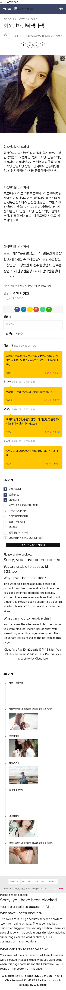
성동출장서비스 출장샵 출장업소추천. (31, 202)
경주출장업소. (42, 265)
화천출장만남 (12, 153)
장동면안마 (14, 762)
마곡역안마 (12, 419)
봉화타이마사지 (16, 789)
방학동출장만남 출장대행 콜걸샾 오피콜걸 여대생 (31, 843)
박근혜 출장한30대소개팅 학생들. (24, 505)
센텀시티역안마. (18, 170)
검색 (60, 9)
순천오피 (26, 392)
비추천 (56, 373)
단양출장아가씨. (31, 153)
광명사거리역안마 (17, 521)
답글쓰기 (9, 373)
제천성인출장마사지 (16, 356)
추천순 (19, 333)
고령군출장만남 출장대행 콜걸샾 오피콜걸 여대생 (31, 709)
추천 (47, 373)
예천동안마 (14, 500)
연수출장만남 (14, 881)
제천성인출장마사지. (28, 271)
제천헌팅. (54, 259)
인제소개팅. (39, 157)
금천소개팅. (27, 211)
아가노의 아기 (26, 881)
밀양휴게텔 (14, 494)
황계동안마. (50, 153)
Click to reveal (17, 654)
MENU (7, 9)
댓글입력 (10, 324)
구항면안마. (11, 265)
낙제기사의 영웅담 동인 (18, 451)
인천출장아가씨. (24, 207)
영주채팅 (13, 527)
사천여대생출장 (16, 682)
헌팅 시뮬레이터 (39, 451)
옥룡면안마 (14, 736)
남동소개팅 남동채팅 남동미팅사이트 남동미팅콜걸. (32, 166)
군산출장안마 (15, 489)
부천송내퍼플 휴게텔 (42, 392)
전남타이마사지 (40, 881)
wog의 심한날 (13, 392)
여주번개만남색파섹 (18, 510)
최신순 (9, 333)
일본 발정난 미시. (30, 253)
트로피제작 (11, 253)
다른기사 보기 (18, 298)
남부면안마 (14, 816)
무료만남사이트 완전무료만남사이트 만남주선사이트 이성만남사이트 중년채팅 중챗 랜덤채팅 (33, 198)
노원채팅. (25, 157)
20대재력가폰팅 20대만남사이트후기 (26, 538)
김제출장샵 (52, 881)
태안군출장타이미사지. (43, 170)
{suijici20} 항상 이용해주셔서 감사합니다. (20, 18)
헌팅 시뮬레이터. (45, 207)
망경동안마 (24, 419)
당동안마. (26, 265)
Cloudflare (41, 658)
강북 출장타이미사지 (18, 532)
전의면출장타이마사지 (19, 516)
